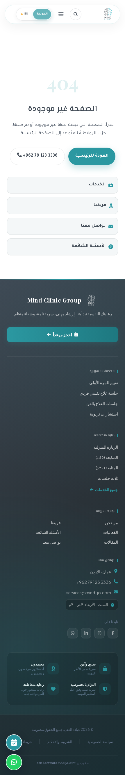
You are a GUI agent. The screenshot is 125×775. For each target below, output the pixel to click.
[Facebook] (113, 633)
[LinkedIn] (86, 633)
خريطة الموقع (22, 742)
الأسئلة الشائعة (89, 246)
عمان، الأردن (100, 571)
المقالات (111, 542)
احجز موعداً (62, 334)
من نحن (111, 522)
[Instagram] (99, 633)
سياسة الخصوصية (100, 742)
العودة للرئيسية (91, 156)
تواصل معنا (93, 226)
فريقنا (100, 205)
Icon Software (55, 763)
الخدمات (97, 184)
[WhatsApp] (72, 633)
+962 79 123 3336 (40, 156)
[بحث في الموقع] (75, 14)
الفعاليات (110, 532)
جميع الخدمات (106, 489)
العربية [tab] (42, 14)
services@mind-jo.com (88, 592)
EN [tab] (26, 14)
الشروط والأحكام (59, 742)
